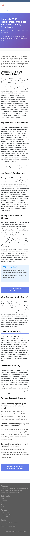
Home (2, 10)
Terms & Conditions (6, 515)
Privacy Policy (5, 512)
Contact (3, 507)
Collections (4, 500)
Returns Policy (5, 516)
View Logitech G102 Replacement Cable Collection (15, 290)
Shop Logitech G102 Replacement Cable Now (15, 467)
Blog (7, 10)
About (2, 504)
